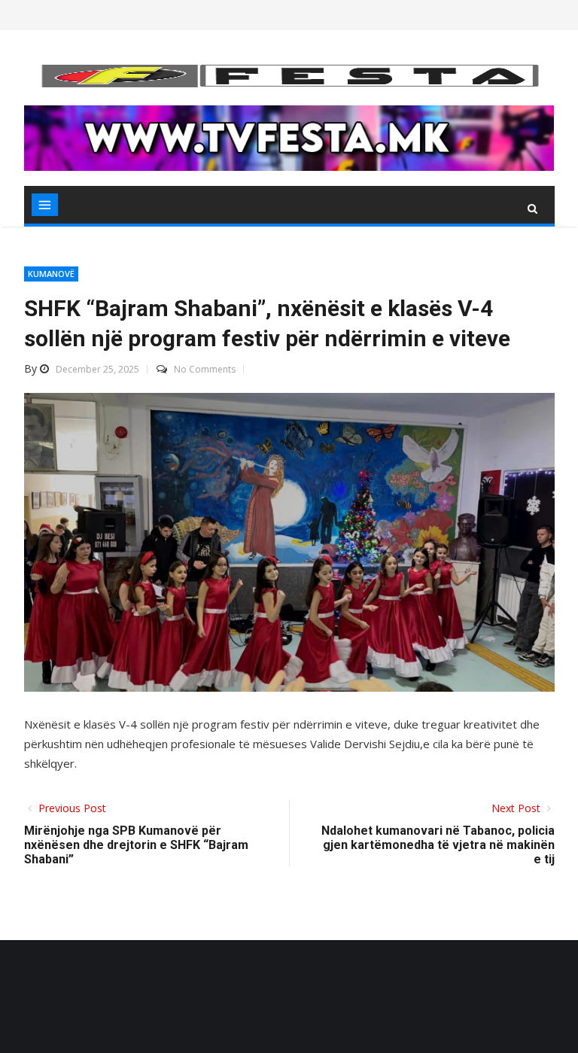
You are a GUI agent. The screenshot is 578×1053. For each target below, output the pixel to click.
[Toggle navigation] (45, 204)
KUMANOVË (51, 273)
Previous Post (70, 808)
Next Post (517, 808)
